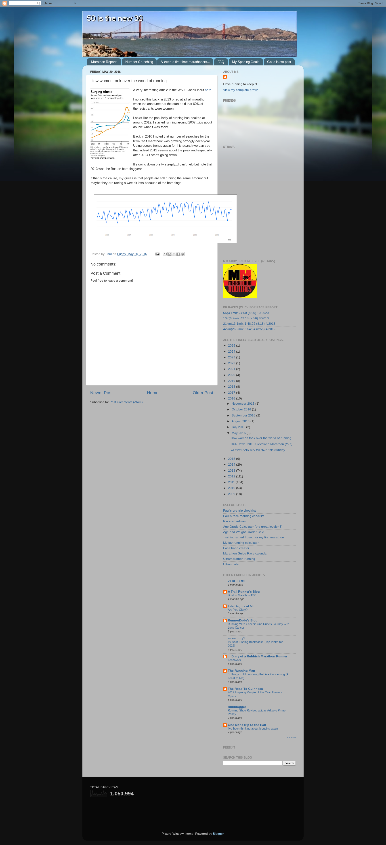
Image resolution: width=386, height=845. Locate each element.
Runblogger (237, 707)
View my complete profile (240, 90)
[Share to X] (174, 254)
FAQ (221, 62)
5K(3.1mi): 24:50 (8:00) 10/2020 (246, 313)
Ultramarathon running (239, 559)
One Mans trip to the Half (247, 725)
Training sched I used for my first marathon (253, 537)
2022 (232, 363)
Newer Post (101, 392)
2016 (232, 398)
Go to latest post (279, 62)
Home (153, 392)
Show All (291, 737)
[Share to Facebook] (178, 254)
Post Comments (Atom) (126, 402)
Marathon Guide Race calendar (245, 553)
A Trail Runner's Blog (244, 591)
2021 (232, 369)
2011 (232, 482)
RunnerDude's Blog (243, 620)
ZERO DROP (237, 581)
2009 (232, 494)
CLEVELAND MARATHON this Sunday (258, 450)
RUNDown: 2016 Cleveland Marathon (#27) (261, 444)
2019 (232, 381)
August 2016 (241, 421)
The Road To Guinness (245, 688)
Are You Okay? (238, 609)
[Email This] (165, 254)
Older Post (203, 392)
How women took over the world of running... (262, 438)
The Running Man (241, 670)
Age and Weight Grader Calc (243, 532)
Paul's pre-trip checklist (239, 510)
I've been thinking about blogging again (253, 728)
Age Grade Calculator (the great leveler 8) (253, 526)
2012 (232, 476)
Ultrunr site (231, 564)
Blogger (218, 833)
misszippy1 (236, 638)
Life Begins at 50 (241, 606)
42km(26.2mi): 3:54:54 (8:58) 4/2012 (249, 329)
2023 (232, 357)
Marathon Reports (104, 62)
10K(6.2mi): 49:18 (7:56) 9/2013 (246, 318)
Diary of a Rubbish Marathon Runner (257, 656)
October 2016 (242, 409)
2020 (232, 375)
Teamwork (234, 660)
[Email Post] (157, 254)
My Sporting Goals (245, 62)
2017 (232, 392)
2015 (232, 458)
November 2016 (243, 403)
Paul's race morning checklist (243, 516)
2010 (232, 488)
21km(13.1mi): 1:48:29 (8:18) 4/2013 (249, 323)
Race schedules (234, 521)
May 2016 (239, 433)
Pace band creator (236, 548)
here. (208, 90)
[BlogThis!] (169, 254)
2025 (232, 345)
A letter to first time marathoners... (185, 62)
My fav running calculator (241, 542)
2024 (232, 351)
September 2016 (244, 415)
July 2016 (239, 427)
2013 (232, 470)
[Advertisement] (142, 810)
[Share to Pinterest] (182, 254)
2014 (232, 464)
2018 (232, 386)
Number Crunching (139, 62)
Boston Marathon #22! (242, 595)
